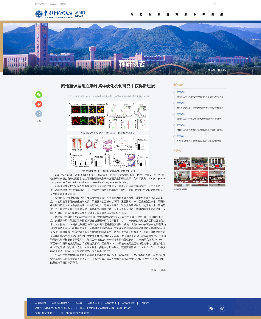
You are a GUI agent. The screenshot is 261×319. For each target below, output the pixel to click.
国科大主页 (40, 4)
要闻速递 (141, 11)
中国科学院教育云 (61, 303)
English (52, 4)
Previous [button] (177, 173)
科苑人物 (177, 11)
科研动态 (159, 11)
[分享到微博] (38, 104)
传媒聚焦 (212, 11)
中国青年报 (93, 303)
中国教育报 (110, 303)
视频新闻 (221, 11)
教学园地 (150, 11)
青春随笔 (203, 11)
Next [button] (222, 173)
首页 (132, 11)
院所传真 (168, 11)
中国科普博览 (128, 303)
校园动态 (185, 11)
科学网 (79, 303)
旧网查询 (145, 303)
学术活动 (194, 11)
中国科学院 (40, 303)
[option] (199, 174)
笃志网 (63, 4)
